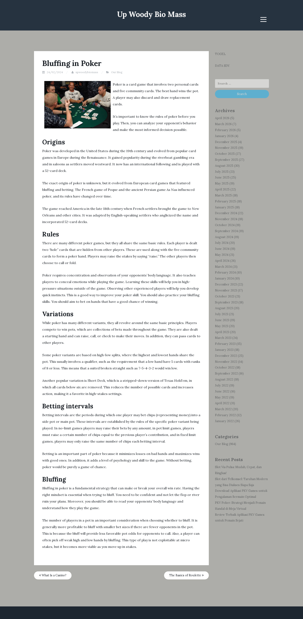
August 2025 (224, 166)
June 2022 (222, 391)
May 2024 (221, 255)
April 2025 (222, 189)
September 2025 (226, 160)
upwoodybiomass (87, 72)
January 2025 (224, 207)
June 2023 (222, 320)
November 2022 (226, 362)
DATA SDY (222, 66)
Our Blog (116, 72)
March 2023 (223, 338)
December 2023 (226, 284)
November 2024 (226, 219)
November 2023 (226, 290)
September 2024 (226, 231)
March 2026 (223, 124)
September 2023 (226, 302)
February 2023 (225, 344)
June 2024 (222, 249)
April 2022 (222, 403)
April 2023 (222, 332)
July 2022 (221, 385)
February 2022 (225, 415)
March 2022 (223, 409)
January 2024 (224, 278)
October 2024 (225, 225)
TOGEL (220, 54)
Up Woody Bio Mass (151, 14)
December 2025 (226, 142)
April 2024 (222, 261)
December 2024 (226, 213)
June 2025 (222, 177)
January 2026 (224, 136)
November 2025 (226, 148)
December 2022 (226, 356)
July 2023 (221, 314)
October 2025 (225, 154)
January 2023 (224, 350)
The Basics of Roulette (185, 575)
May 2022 (221, 397)
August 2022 (224, 379)
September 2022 (226, 373)
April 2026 (222, 118)
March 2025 (223, 195)
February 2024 (225, 272)
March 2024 (223, 267)
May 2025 (222, 183)
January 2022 (224, 421)
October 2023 (224, 296)
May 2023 (221, 326)
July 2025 (222, 172)
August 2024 (224, 237)
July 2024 (221, 243)
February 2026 (225, 130)
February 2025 (225, 201)
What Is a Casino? (53, 575)
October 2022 (225, 367)
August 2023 (224, 308)
